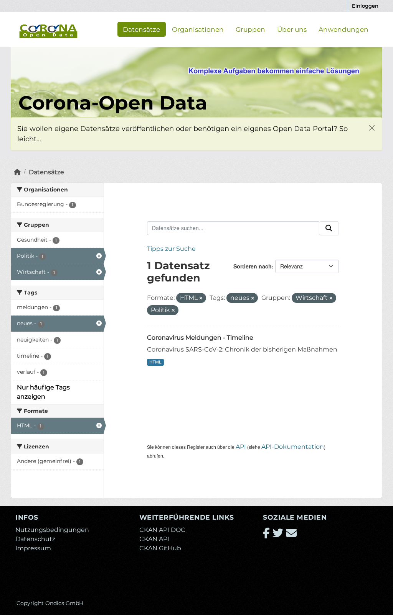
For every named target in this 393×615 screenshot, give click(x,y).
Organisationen (198, 29)
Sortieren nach (252, 266)
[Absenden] (329, 228)
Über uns (292, 29)
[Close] (372, 128)
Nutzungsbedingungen (52, 529)
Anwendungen (343, 29)
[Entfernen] (200, 298)
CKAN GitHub (160, 548)
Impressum (33, 548)
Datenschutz (35, 539)
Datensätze (141, 29)
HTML (155, 362)
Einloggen (365, 6)
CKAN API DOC (162, 529)
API (241, 446)
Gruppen (250, 29)
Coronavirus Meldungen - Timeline (200, 337)
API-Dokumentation (292, 446)
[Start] (17, 172)
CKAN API (154, 539)
